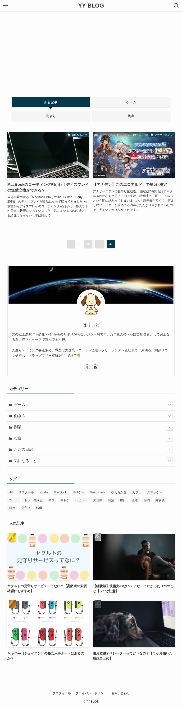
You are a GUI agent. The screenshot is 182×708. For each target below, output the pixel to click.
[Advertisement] (91, 47)
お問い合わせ (120, 693)
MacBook (60, 492)
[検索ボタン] (176, 5)
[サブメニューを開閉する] (169, 405)
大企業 (97, 500)
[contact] (95, 367)
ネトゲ (64, 500)
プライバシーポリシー (91, 693)
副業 (18, 427)
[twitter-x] (87, 367)
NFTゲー (79, 492)
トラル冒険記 (33, 500)
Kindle (44, 492)
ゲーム (19, 405)
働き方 (19, 416)
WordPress (97, 492)
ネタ (51, 500)
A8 (11, 492)
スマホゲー (155, 492)
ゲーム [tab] (131, 102)
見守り (25, 508)
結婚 (12, 508)
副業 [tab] (131, 116)
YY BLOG (91, 5)
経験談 (160, 500)
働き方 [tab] (51, 116)
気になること (25, 461)
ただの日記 (23, 449)
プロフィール (61, 693)
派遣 (135, 500)
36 (99, 244)
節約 (147, 500)
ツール (13, 500)
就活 (111, 500)
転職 (39, 508)
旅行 (123, 500)
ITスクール (26, 492)
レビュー (81, 500)
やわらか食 (119, 492)
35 (88, 244)
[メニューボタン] (5, 5)
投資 (18, 438)
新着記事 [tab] (50, 102)
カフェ (136, 492)
